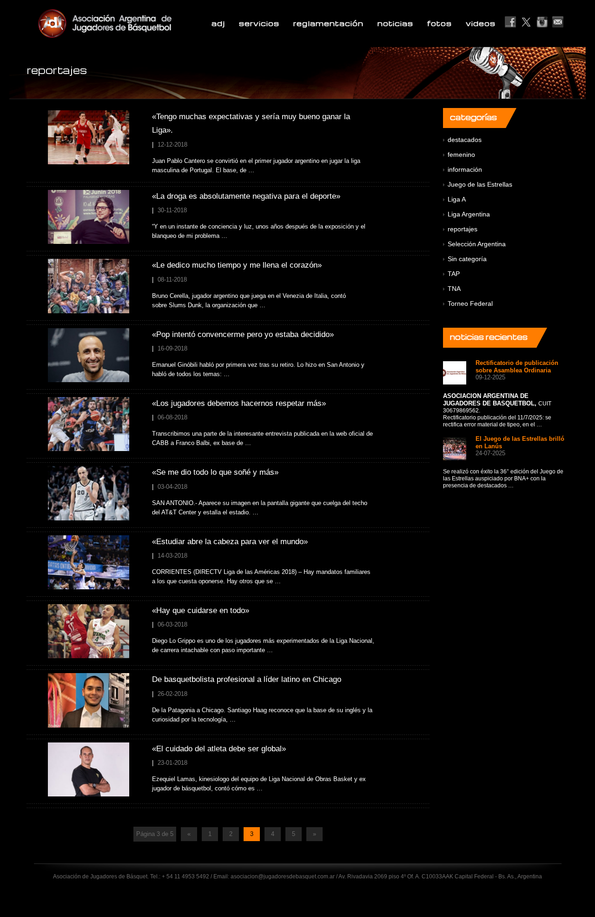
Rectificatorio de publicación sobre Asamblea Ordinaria (517, 366)
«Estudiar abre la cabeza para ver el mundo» (230, 541)
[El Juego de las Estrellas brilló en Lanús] (454, 448)
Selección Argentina (477, 244)
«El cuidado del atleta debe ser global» (219, 748)
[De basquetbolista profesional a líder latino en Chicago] (88, 699)
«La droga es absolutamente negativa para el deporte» (246, 196)
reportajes (462, 229)
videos (481, 23)
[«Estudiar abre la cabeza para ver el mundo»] (88, 561)
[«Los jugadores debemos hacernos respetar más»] (88, 423)
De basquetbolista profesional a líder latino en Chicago (246, 679)
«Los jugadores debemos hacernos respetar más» (239, 403)
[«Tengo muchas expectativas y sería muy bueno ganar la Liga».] (88, 137)
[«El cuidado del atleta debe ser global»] (88, 768)
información (465, 169)
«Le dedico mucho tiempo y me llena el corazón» (237, 265)
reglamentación (328, 23)
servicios (259, 23)
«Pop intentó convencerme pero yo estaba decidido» (243, 334)
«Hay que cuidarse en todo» (200, 610)
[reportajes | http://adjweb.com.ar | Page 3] (127, 23)
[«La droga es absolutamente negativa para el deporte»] (88, 216)
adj (218, 23)
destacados (465, 139)
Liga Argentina (469, 214)
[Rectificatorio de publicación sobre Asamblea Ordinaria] (454, 372)
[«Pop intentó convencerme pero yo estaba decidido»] (88, 354)
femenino (461, 154)
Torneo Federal (470, 303)
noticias (395, 23)
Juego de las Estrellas (480, 184)
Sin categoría (467, 259)
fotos (439, 23)
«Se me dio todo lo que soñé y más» (215, 472)
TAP (454, 273)
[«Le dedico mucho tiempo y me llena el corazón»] (88, 285)
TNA (454, 288)
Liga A (457, 199)
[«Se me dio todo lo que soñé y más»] (88, 492)
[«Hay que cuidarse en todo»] (88, 630)
